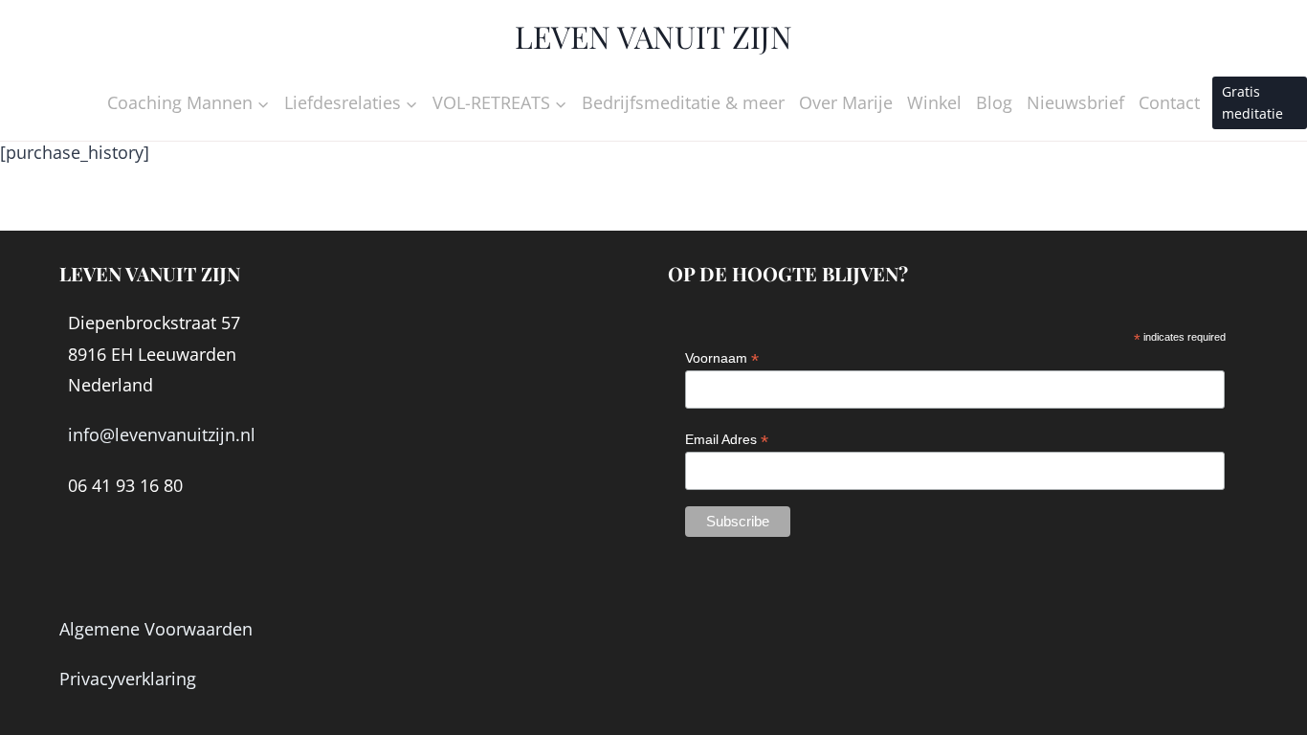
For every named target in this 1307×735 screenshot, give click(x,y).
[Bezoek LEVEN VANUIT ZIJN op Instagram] (121, 560)
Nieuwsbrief (1075, 102)
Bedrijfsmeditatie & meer (683, 102)
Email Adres (726, 440)
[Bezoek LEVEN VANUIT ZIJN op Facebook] (81, 560)
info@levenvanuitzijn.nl (161, 434)
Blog (994, 102)
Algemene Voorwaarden (156, 628)
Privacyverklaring (127, 678)
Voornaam (722, 358)
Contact (1169, 102)
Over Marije (846, 102)
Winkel (934, 102)
